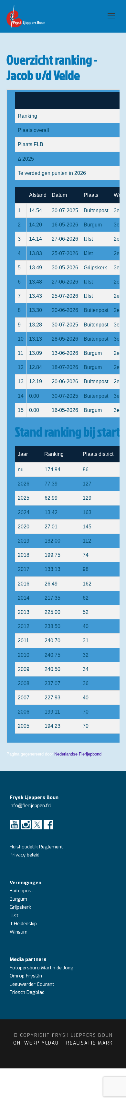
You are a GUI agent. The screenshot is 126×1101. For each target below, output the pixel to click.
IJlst (14, 915)
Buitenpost (21, 890)
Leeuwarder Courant (33, 984)
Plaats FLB (30, 144)
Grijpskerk (20, 907)
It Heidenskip (23, 923)
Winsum (18, 932)
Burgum (18, 899)
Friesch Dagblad (28, 992)
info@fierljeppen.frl (30, 805)
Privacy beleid (24, 855)
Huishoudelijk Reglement (37, 847)
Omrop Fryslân (26, 976)
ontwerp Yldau (37, 1043)
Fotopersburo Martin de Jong (42, 968)
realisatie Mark (89, 1043)
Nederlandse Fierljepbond (77, 754)
